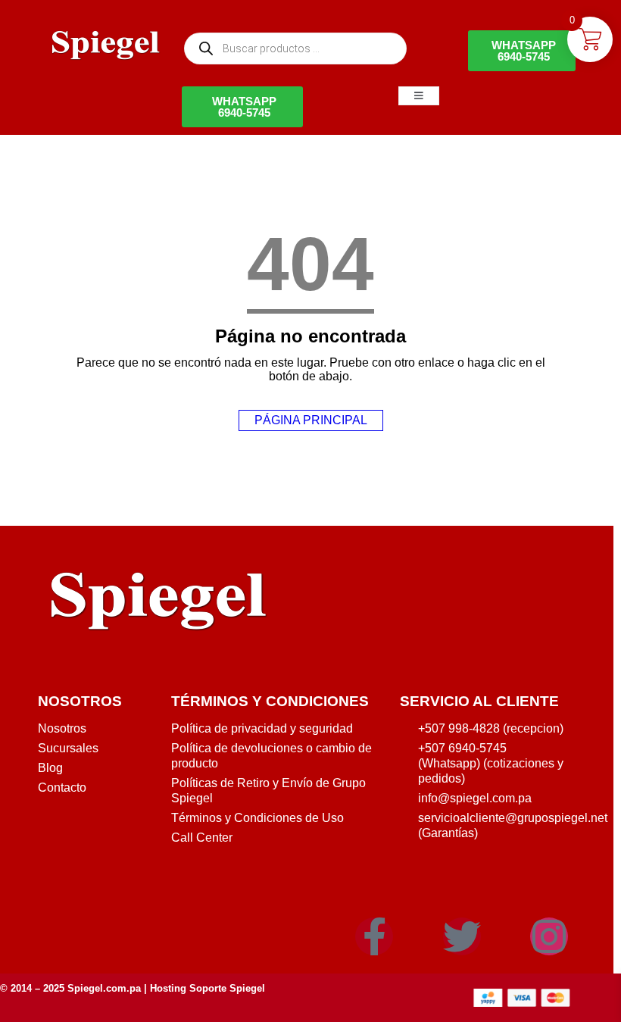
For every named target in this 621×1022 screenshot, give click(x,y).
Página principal (310, 420)
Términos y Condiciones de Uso (257, 817)
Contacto (62, 787)
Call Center (201, 837)
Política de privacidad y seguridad (262, 728)
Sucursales (68, 748)
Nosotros (62, 728)
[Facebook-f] (374, 936)
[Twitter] (462, 936)
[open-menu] (418, 95)
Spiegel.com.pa (104, 988)
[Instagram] (549, 936)
